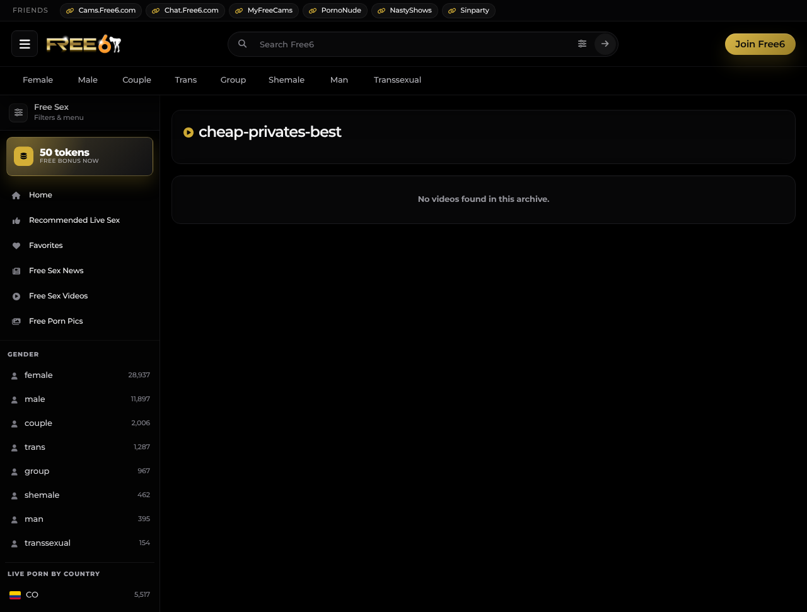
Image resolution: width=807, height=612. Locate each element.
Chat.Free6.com (192, 10)
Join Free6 (760, 44)
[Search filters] (582, 44)
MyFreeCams (270, 10)
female (38, 80)
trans (186, 80)
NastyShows (411, 10)
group (233, 80)
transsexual (397, 80)
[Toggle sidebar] (24, 43)
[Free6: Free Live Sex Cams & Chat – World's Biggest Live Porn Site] (84, 44)
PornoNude (341, 10)
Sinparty (475, 10)
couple (136, 80)
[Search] (605, 44)
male (88, 80)
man (339, 80)
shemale (287, 80)
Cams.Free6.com (107, 10)
